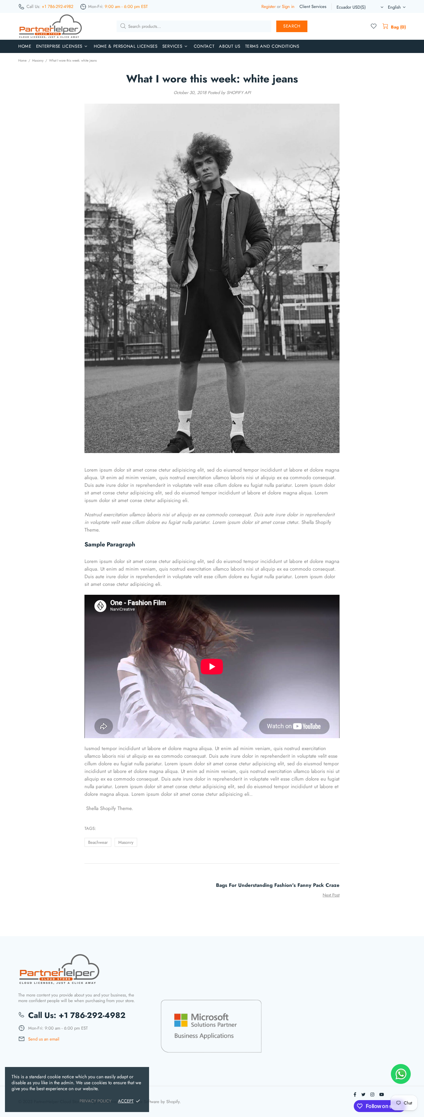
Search (291, 26)
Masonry (37, 60)
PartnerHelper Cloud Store (50, 26)
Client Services (312, 6)
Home (22, 60)
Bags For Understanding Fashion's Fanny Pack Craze (278, 885)
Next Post (331, 895)
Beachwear (98, 842)
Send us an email (43, 1039)
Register (268, 6)
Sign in (288, 6)
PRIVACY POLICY (95, 1101)
